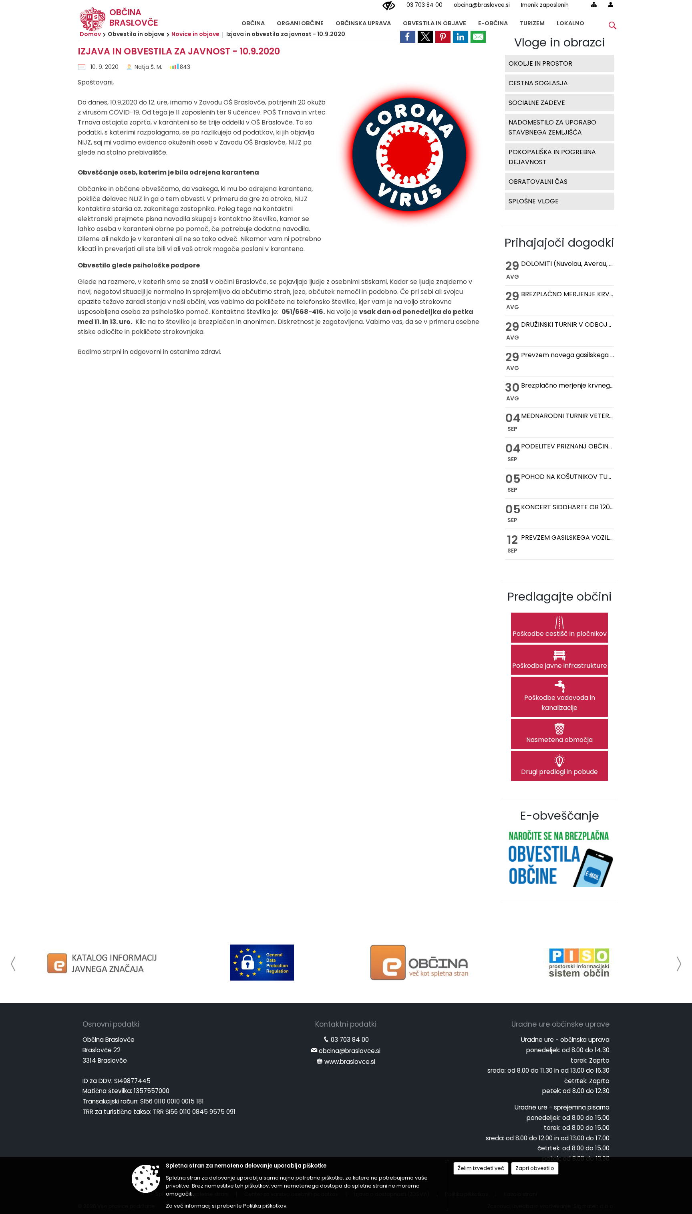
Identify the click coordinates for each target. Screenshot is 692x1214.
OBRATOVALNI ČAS (538, 181)
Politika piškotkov (264, 1206)
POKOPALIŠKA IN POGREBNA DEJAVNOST (552, 157)
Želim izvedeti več (481, 1168)
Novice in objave (195, 34)
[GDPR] (262, 963)
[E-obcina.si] (421, 963)
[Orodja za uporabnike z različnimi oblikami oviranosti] (388, 6)
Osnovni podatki (110, 1024)
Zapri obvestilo (534, 1168)
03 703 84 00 (424, 5)
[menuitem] (253, 21)
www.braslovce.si (349, 1061)
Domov (90, 34)
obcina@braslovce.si (482, 5)
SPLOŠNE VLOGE (534, 201)
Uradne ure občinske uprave (560, 1024)
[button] (13, 964)
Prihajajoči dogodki (559, 243)
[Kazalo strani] (594, 4)
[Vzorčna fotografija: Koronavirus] (406, 157)
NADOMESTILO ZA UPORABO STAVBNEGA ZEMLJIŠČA (552, 127)
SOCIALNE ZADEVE (537, 102)
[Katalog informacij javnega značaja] (103, 963)
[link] (408, 36)
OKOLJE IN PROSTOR (540, 63)
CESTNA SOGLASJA (538, 83)
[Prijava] (611, 4)
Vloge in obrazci (559, 42)
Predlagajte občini (559, 597)
